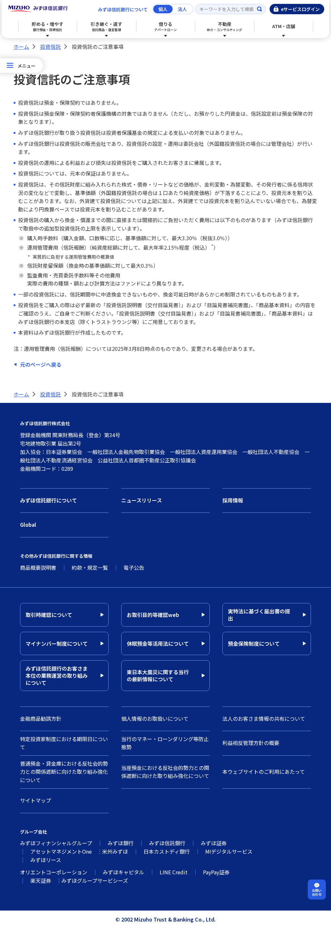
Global (28, 524)
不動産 (224, 26)
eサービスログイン (300, 9)
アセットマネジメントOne (61, 851)
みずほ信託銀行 (167, 843)
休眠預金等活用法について (158, 643)
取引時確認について (49, 615)
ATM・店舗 (283, 26)
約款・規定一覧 (90, 567)
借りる (165, 26)
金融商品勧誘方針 (40, 718)
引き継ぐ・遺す (106, 26)
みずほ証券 (214, 843)
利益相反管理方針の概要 (250, 743)
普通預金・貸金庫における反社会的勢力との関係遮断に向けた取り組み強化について (64, 772)
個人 (162, 9)
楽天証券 (40, 880)
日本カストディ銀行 (167, 851)
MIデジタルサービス (228, 851)
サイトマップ (35, 800)
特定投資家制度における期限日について (64, 743)
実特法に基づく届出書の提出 (259, 614)
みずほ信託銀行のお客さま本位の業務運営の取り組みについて (57, 675)
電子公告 (133, 567)
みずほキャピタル (123, 872)
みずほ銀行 (120, 843)
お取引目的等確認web (153, 615)
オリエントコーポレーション (53, 872)
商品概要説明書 (38, 567)
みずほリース (45, 860)
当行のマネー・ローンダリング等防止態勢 (165, 743)
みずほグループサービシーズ (94, 880)
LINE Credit (173, 872)
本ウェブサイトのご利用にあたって (263, 771)
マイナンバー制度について (57, 643)
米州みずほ (115, 851)
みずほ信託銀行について (123, 9)
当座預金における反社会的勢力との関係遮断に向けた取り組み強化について (165, 772)
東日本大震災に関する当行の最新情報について (158, 675)
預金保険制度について (254, 643)
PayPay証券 (216, 872)
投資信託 (50, 46)
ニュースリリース (141, 500)
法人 (182, 9)
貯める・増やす (47, 26)
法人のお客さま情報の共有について (263, 718)
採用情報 (232, 500)
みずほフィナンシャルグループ (56, 843)
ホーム (21, 46)
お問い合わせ (317, 892)
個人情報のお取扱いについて (154, 718)
